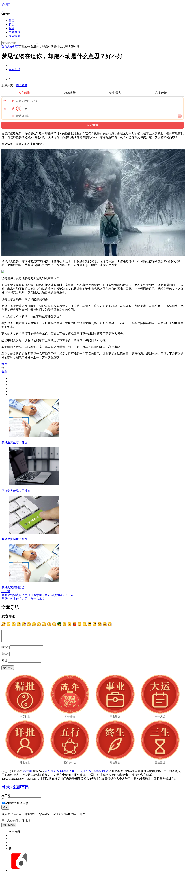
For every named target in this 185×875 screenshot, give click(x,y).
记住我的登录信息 (16, 803)
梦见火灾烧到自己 (13, 587)
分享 (4, 371)
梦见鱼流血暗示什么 (14, 442)
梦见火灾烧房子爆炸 (14, 539)
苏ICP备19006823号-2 (94, 771)
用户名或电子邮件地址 (15, 820)
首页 (11, 20)
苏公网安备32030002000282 (62, 771)
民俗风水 (14, 32)
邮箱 (5, 653)
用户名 (5, 795)
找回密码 (20, 787)
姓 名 (8, 101)
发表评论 (14, 69)
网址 (4, 660)
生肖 (11, 28)
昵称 (5, 647)
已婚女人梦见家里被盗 (15, 490)
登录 (5, 787)
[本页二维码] (19, 870)
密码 (4, 799)
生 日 (8, 115)
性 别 (8, 108)
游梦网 (5, 4)
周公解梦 (14, 35)
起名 (11, 24)
